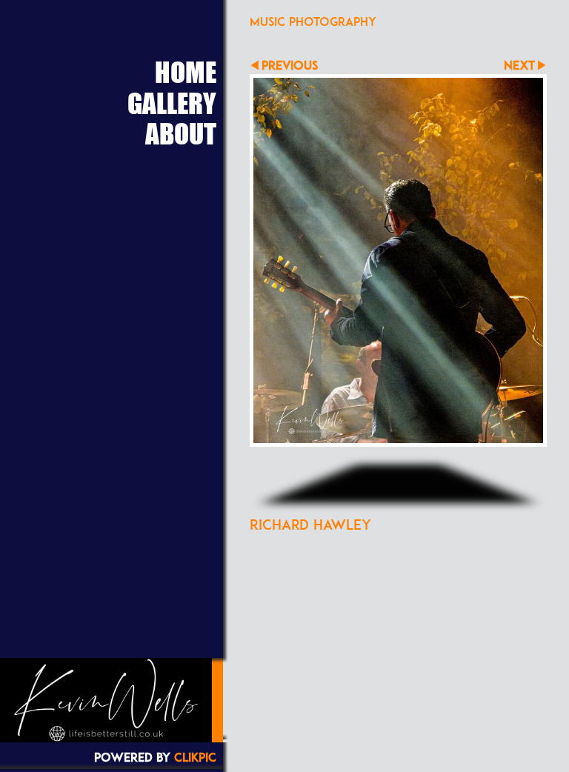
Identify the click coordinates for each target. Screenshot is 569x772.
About (180, 133)
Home (185, 71)
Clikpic (195, 757)
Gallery (171, 103)
